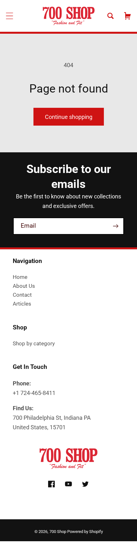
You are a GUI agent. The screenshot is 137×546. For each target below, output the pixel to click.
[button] (9, 15)
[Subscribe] (115, 226)
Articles (22, 304)
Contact (22, 295)
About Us (24, 286)
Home (20, 277)
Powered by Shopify (85, 531)
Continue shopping (68, 117)
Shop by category (34, 343)
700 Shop (57, 531)
